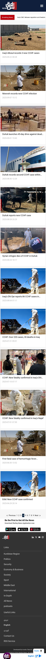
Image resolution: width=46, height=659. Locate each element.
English (7, 625)
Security (7, 564)
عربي (6, 620)
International (10, 590)
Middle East (9, 585)
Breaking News (7, 17)
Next (37, 515)
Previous (12, 515)
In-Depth (8, 595)
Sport (6, 580)
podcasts (8, 606)
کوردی (6, 630)
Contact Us (9, 636)
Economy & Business (13, 569)
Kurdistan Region (12, 554)
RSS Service (9, 641)
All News (8, 601)
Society (7, 574)
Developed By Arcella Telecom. (23, 649)
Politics (7, 559)
